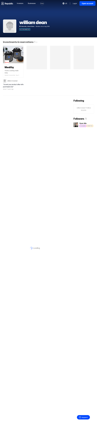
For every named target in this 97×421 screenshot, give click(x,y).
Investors (20, 3)
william (9, 81)
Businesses (32, 3)
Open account (87, 3)
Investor (89, 125)
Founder (82, 125)
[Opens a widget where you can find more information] (83, 417)
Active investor (24, 29)
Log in (75, 3)
